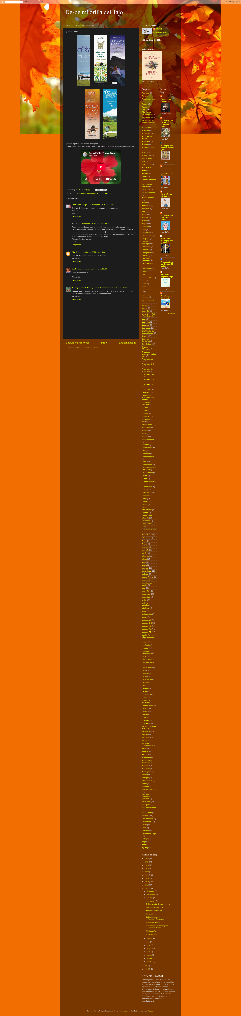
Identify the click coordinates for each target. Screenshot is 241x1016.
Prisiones (145, 720)
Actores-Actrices (148, 99)
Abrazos (145, 96)
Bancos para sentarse (147, 185)
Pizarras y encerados (146, 701)
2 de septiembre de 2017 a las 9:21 (104, 205)
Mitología (145, 608)
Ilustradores (146, 535)
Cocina (144, 287)
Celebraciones (147, 264)
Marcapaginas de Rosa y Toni (84, 288)
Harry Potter (147, 524)
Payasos (145, 688)
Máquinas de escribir (147, 584)
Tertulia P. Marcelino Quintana (146, 797)
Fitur (143, 451)
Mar (143, 588)
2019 (147, 882)
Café (144, 230)
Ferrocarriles (147, 448)
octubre (150, 898)
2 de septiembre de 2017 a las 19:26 (90, 252)
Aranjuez (145, 141)
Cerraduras (146, 269)
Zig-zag (145, 848)
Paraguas (145, 682)
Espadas (145, 413)
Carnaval (145, 250)
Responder (76, 216)
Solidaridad (146, 757)
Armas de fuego (148, 147)
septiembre (151, 901)
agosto (150, 939)
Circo (144, 284)
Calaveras (146, 233)
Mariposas (146, 594)
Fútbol (144, 490)
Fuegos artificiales (149, 482)
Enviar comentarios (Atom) (87, 348)
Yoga (144, 842)
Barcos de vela (148, 198)
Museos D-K (147, 623)
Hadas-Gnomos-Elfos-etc (148, 517)
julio (148, 942)
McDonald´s (151, 931)
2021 (147, 875)
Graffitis (145, 513)
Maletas (145, 574)
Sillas (144, 748)
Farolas (145, 431)
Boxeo (144, 221)
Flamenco (146, 454)
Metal (144, 600)
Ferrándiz (145, 445)
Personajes (146, 694)
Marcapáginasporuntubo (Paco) (167, 217)
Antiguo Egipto (147, 133)
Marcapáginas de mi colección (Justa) (167, 123)
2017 (147, 888)
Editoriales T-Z (105, 193)
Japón (144, 541)
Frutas (144, 476)
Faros (144, 434)
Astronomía (146, 164)
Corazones (146, 305)
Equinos (145, 407)
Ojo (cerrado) (147, 659)
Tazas (144, 784)
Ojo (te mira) (147, 667)
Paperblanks (147, 679)
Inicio (104, 342)
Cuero (144, 319)
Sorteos (145, 765)
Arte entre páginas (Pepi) (167, 276)
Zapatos (145, 845)
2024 (147, 865)
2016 (147, 966)
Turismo (145, 816)
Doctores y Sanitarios (146, 340)
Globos (144, 505)
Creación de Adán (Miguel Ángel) (149, 315)
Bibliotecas (146, 206)
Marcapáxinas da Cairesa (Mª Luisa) (167, 264)
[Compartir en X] (101, 190)
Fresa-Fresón (147, 473)
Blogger (150, 1011)
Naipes (144, 642)
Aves (144, 170)
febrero (150, 958)
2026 (147, 858)
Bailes (144, 176)
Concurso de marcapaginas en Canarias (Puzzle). (158, 927)
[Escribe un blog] (99, 190)
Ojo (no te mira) (148, 662)
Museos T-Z (146, 632)
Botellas (145, 218)
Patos (144, 685)
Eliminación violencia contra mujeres (148, 397)
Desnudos (146, 328)
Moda (144, 611)
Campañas (146, 247)
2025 (147, 862)
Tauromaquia (147, 781)
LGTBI (144, 553)
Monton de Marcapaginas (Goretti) (167, 241)
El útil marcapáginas (80, 205)
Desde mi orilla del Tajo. (94, 12)
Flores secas (147, 465)
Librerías (145, 556)
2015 (147, 969)
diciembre (151, 891)
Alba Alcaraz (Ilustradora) (147, 113)
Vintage (145, 839)
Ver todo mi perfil (160, 32)
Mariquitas (146, 597)
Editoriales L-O (148, 374)
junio (149, 945)
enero (149, 962)
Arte (143, 152)
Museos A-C (147, 620)
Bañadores (146, 189)
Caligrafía (145, 239)
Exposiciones (147, 424)
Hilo (143, 527)
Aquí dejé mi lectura (147, 137)
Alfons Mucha (147, 117)
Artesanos (146, 155)
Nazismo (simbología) (147, 652)
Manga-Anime (147, 577)
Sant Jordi (146, 737)
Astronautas (146, 161)
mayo (149, 948)
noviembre (151, 894)
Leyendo (145, 550)
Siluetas (145, 751)
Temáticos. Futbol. (153, 922)
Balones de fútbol (149, 179)
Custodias (146, 322)
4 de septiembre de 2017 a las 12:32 (112, 288)
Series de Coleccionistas (147, 744)
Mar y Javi (146, 591)
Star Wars (146, 768)
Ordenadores (147, 673)
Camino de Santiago (146, 243)
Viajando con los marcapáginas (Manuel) (167, 172)
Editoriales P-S (93, 193)
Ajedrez (145, 104)
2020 (147, 878)
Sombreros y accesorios (147, 761)
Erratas (145, 410)
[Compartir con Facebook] (104, 190)
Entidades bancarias (146, 403)
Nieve (144, 656)
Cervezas (145, 272)
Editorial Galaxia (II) (154, 911)
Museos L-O (147, 626)
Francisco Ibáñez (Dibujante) (149, 469)
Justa (74, 269)
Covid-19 (145, 311)
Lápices (145, 547)
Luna (144, 562)
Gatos (144, 499)
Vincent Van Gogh (149, 834)
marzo (149, 955)
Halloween (146, 521)
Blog (143, 211)
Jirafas (144, 544)
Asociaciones (147, 158)
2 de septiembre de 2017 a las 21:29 (92, 269)
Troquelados (147, 813)
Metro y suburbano (146, 604)
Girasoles (145, 502)
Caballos (145, 227)
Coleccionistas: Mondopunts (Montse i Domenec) (157, 918)
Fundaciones (147, 487)
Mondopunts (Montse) (166, 297)
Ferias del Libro (148, 440)
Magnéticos (146, 571)
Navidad (145, 648)
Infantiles (145, 538)
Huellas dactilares (149, 530)
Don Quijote (146, 344)
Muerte (144, 617)
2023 (147, 868)
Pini (73, 252)
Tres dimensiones (149, 808)
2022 (147, 872)
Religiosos (146, 731)
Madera (145, 568)
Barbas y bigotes (148, 192)
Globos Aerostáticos (147, 509)
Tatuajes (145, 778)
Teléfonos (146, 786)
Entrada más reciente (77, 342)
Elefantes (145, 392)
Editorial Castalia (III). (154, 907)
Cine (143, 281)
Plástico (145, 708)
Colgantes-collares (146, 296)
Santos (144, 740)
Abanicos (145, 93)
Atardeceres (147, 167)
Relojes (145, 734)
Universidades (147, 819)
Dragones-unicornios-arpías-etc (149, 354)
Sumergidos (146, 772)
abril (148, 952)
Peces (144, 691)
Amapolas (146, 127)
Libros (144, 559)
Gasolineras (146, 496)
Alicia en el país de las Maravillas (148, 121)
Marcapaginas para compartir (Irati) (167, 148)
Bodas (144, 214)
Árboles (145, 144)
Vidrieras (145, 831)
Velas (144, 828)
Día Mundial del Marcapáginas (148, 332)
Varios (144, 825)
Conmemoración (148, 300)
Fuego (144, 479)
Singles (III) (150, 914)
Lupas (144, 565)
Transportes (146, 805)
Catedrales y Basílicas (147, 260)
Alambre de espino (146, 108)
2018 (147, 885)
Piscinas (145, 697)
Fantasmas (146, 427)
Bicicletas (145, 209)
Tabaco (145, 775)
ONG (144, 670)
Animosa (145, 130)
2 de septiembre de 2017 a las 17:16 (94, 224)
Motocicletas (147, 614)
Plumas (145, 714)
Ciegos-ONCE (147, 278)
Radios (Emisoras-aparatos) (149, 727)
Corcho (145, 308)
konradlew (126, 1011)
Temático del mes (149, 789)
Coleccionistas (147, 290)
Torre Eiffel (146, 802)
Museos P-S (147, 629)
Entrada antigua (127, 342)
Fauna (144, 437)
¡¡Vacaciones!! (151, 934)
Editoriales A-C (148, 359)
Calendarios (146, 236)
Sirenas (145, 754)
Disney (144, 336)
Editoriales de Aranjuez (147, 370)
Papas (144, 676)
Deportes (145, 325)
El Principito (146, 389)
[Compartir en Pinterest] (106, 190)
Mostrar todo (171, 313)
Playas (144, 711)
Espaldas (145, 416)
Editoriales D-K (80, 193)
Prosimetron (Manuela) (166, 100)
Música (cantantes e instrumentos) (149, 636)
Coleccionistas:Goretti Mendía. (158, 904)
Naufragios (146, 645)
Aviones (145, 173)
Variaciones (146, 822)
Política (145, 717)
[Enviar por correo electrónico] (96, 190)
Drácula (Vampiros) (146, 348)
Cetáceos (145, 275)
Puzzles (145, 723)
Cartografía (146, 253)
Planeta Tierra (147, 705)
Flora (144, 462)
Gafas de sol (147, 493)
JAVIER (159, 29)
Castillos (145, 256)
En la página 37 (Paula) (166, 195)
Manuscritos (147, 580)
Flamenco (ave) (148, 457)
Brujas (144, 224)
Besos (144, 203)
